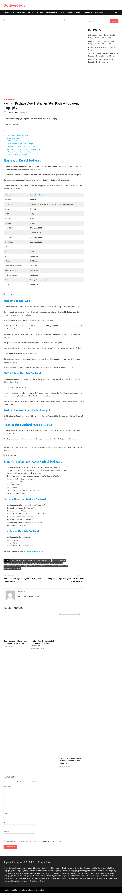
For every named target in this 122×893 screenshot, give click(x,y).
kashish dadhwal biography (13, 563)
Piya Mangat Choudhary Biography (90, 873)
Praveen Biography (54, 871)
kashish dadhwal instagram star (57, 566)
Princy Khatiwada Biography (97, 878)
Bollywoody (15, 5)
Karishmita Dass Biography (106, 871)
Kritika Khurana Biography (13, 868)
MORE (78, 13)
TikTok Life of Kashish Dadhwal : (18, 141)
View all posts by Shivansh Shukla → (29, 597)
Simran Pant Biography (83, 868)
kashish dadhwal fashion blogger (15, 566)
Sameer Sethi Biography (32, 868)
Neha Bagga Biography (87, 871)
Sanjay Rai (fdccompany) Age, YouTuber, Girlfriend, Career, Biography (70, 760)
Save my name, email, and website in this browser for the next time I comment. (34, 841)
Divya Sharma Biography (38, 881)
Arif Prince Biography (77, 876)
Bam (42, 890)
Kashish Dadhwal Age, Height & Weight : (21, 144)
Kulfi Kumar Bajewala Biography (42, 876)
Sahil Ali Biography (67, 868)
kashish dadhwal (16, 560)
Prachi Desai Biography (36, 873)
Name (6, 814)
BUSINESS (31, 13)
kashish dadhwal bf (44, 560)
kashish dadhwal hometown (36, 566)
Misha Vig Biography (53, 873)
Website (6, 832)
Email (6, 823)
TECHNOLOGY (9, 13)
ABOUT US (88, 13)
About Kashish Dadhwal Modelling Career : (22, 146)
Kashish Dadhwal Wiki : (15, 138)
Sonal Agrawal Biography (40, 878)
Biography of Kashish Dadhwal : (18, 135)
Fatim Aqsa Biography (58, 878)
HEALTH (62, 13)
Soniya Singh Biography (20, 881)
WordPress (34, 890)
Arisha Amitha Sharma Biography (15, 873)
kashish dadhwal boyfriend (32, 563)
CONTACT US (99, 13)
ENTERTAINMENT (51, 13)
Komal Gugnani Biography (21, 878)
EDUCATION (21, 13)
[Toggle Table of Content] (5, 131)
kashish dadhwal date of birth (52, 563)
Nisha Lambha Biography (21, 876)
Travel (70, 13)
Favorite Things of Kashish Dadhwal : (20, 152)
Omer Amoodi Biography (50, 868)
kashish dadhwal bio (58, 560)
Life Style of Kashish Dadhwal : (18, 155)
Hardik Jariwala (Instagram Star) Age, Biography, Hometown (16, 642)
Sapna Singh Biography (20, 871)
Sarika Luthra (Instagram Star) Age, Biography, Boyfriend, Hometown (42, 643)
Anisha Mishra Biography (101, 868)
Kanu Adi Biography (62, 876)
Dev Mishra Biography (94, 876)
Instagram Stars (9, 99)
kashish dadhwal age (29, 560)
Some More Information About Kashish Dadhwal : (24, 149)
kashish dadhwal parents (12, 568)
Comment (7, 786)
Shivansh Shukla (13, 112)
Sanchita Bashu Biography (77, 878)
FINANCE (40, 13)
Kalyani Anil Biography (69, 873)
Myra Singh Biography (70, 871)
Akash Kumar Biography (38, 871)
